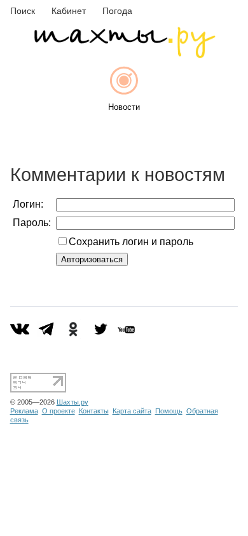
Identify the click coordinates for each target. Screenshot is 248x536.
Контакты (94, 411)
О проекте (58, 411)
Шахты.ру (72, 402)
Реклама (24, 411)
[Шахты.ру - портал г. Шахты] (124, 55)
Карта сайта (132, 411)
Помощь (169, 411)
